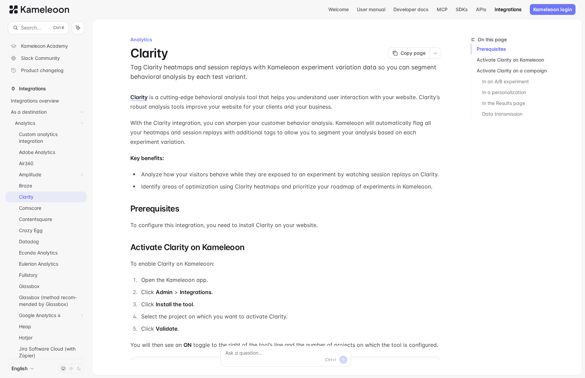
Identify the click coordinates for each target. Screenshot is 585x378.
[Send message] (343, 360)
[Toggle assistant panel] (78, 28)
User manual (371, 9)
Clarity (139, 97)
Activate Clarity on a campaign (512, 70)
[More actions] (435, 53)
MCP (442, 9)
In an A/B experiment (505, 81)
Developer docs (411, 9)
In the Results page (503, 103)
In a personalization (504, 92)
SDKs (462, 9)
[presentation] (46, 196)
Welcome (338, 9)
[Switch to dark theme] (78, 368)
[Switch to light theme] (71, 368)
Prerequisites (491, 49)
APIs (481, 9)
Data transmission (502, 114)
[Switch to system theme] (63, 368)
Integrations (508, 9)
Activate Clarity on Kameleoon (510, 60)
